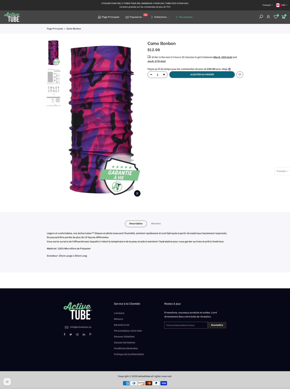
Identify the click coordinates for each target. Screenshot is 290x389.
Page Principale (110, 17)
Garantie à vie (121, 324)
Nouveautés (185, 17)
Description (135, 223)
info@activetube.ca (80, 327)
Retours (118, 319)
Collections (160, 17)
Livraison (119, 313)
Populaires (138, 16)
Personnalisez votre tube (128, 330)
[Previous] (67, 119)
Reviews (156, 223)
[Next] (136, 119)
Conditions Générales (126, 348)
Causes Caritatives (124, 342)
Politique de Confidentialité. (129, 354)
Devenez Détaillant (124, 336)
